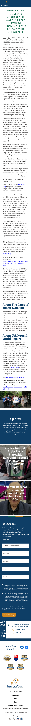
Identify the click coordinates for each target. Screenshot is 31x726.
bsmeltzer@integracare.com (12, 387)
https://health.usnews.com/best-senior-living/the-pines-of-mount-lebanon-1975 (15, 263)
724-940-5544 (20, 630)
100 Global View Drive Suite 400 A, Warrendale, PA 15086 (20, 625)
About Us (15, 695)
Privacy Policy (16, 608)
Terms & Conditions (20, 712)
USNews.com (14, 367)
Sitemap (15, 716)
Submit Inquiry (9, 615)
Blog (9, 38)
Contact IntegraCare (15, 705)
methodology (7, 254)
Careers (15, 698)
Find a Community (15, 692)
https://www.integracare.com (15, 377)
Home (4, 38)
